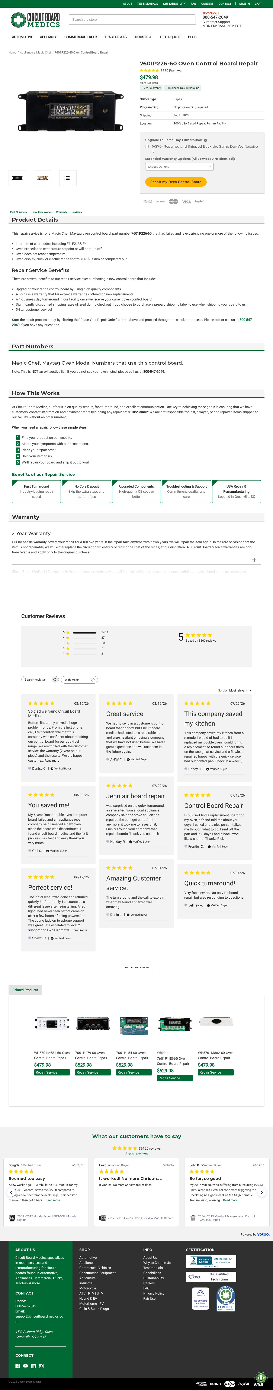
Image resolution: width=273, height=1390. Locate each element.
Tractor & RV (116, 37)
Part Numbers (18, 212)
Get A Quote (170, 37)
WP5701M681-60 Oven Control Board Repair (52, 1055)
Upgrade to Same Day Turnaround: (175, 140)
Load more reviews (137, 967)
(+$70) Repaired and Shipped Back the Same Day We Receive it (205, 149)
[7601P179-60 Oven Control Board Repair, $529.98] (93, 1024)
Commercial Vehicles (95, 1268)
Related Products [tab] (25, 990)
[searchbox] (36, 679)
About (127, 3)
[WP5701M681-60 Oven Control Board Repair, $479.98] (52, 1024)
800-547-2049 (215, 17)
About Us (150, 1258)
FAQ (193, 3)
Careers (207, 3)
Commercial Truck (80, 37)
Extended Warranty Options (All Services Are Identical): (190, 159)
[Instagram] (41, 1366)
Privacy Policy (153, 1293)
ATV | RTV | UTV (91, 1293)
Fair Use (149, 1298)
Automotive (22, 37)
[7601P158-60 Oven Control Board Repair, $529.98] (175, 1024)
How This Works (42, 212)
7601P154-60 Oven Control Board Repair (132, 1055)
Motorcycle (87, 1288)
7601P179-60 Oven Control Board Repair (91, 1055)
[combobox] (235, 690)
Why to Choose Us (157, 1263)
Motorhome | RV (91, 1304)
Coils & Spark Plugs (94, 1309)
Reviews (77, 212)
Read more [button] (53, 1200)
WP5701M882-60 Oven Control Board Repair (216, 1055)
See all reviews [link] (136, 1154)
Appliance (49, 37)
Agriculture (87, 1278)
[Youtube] (25, 1366)
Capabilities (152, 1273)
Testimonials (147, 3)
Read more (52, 760)
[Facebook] (17, 1366)
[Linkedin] (33, 1366)
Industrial (143, 37)
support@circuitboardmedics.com (39, 1316)
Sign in (244, 3)
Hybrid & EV (88, 1298)
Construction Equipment (97, 1273)
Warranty (61, 212)
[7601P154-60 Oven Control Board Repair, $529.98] (134, 1024)
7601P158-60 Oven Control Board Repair (173, 1061)
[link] (46, 1218)
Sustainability (174, 3)
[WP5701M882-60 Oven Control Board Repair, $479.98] (216, 1024)
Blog (192, 37)
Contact (225, 3)
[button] (11, 1192)
